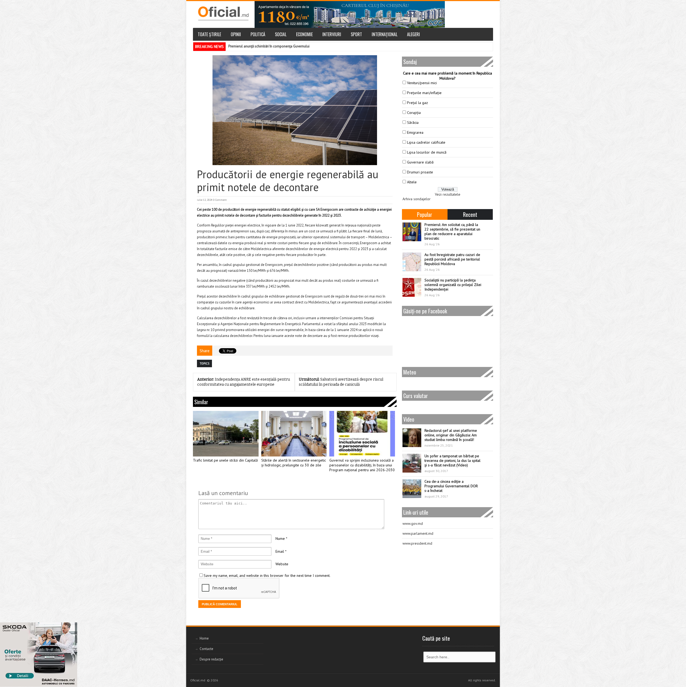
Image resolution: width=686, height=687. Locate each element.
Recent (470, 214)
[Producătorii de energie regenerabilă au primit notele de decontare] (295, 110)
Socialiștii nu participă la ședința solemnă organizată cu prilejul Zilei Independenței (452, 285)
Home (204, 638)
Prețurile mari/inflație (424, 92)
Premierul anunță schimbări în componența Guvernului (269, 46)
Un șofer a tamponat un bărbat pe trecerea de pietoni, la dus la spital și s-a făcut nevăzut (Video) (452, 460)
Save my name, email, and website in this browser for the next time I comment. (267, 575)
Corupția (414, 112)
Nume (280, 538)
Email (279, 551)
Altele (412, 182)
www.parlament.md (417, 533)
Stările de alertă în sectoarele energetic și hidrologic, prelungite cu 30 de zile (293, 462)
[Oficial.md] (223, 13)
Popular (424, 214)
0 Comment (220, 200)
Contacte (206, 649)
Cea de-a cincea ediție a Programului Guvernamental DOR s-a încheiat (451, 486)
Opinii (236, 34)
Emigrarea (415, 132)
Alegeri (413, 34)
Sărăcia (413, 122)
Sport (356, 34)
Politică (258, 34)
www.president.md (417, 543)
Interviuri (331, 34)
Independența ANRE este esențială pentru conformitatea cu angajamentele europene (243, 382)
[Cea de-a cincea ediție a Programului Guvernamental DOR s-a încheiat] (411, 488)
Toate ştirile (209, 34)
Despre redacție (211, 659)
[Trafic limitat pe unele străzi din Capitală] (226, 433)
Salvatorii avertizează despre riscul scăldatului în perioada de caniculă (341, 382)
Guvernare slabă (420, 162)
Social (280, 34)
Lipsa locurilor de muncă (426, 152)
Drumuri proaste (420, 172)
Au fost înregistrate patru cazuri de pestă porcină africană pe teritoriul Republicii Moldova (452, 259)
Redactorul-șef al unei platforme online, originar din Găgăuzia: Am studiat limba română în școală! (450, 435)
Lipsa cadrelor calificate (426, 142)
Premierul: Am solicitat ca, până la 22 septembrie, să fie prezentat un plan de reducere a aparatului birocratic (452, 231)
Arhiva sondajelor (416, 198)
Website (281, 564)
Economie (304, 34)
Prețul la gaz (417, 102)
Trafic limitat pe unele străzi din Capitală (225, 460)
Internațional (384, 34)
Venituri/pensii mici (422, 82)
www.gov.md (412, 523)
